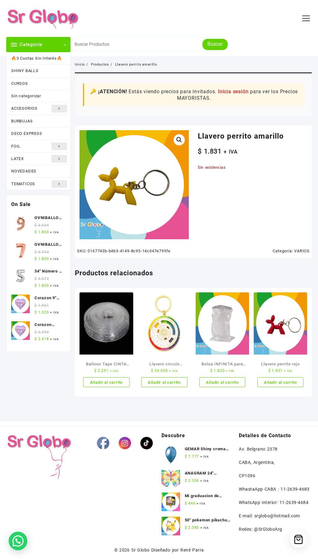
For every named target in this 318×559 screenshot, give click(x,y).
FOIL (15, 146)
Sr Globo (140, 550)
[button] (179, 139)
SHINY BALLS (25, 70)
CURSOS (19, 83)
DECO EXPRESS (26, 133)
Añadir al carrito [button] (106, 382)
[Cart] (298, 539)
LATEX (17, 158)
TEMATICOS (23, 183)
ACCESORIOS (24, 108)
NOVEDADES (23, 171)
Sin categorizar (26, 96)
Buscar (215, 44)
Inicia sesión (233, 91)
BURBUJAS (22, 121)
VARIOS (302, 251)
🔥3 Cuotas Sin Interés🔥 (36, 58)
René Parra (192, 550)
